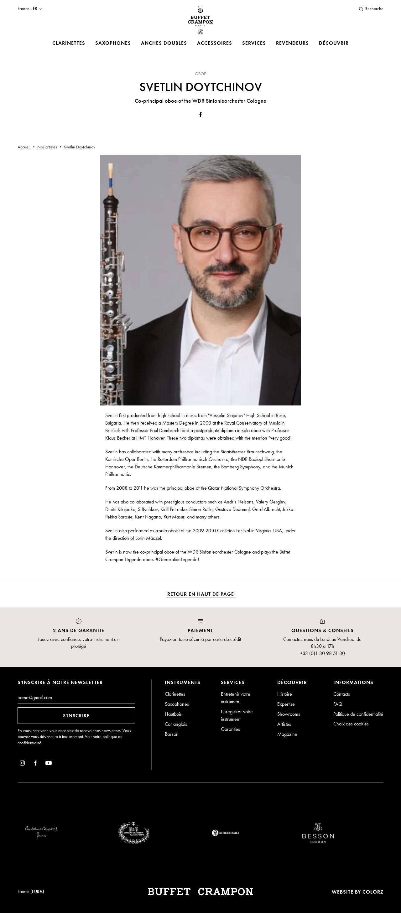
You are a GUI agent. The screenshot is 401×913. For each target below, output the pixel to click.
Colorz (372, 892)
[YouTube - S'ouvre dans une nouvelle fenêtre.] (48, 764)
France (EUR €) (31, 891)
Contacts (341, 694)
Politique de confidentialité (358, 714)
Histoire (284, 694)
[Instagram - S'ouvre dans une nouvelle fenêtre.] (22, 764)
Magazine (287, 734)
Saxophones (113, 43)
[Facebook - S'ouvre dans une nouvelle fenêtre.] (200, 115)
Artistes (284, 724)
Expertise (286, 704)
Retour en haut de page (200, 594)
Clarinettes (68, 43)
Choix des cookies (351, 724)
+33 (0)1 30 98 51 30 (322, 653)
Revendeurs (292, 43)
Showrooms (288, 714)
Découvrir (334, 43)
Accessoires (214, 43)
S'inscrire (76, 716)
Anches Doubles (164, 43)
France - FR (27, 8)
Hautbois (173, 714)
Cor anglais (176, 724)
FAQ (337, 704)
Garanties (230, 729)
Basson (172, 734)
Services (254, 43)
